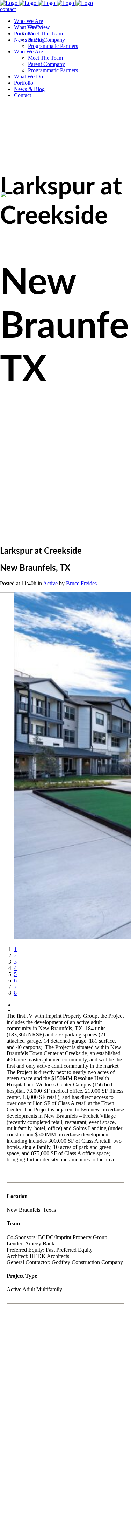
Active (50, 583)
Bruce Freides (81, 583)
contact (8, 9)
